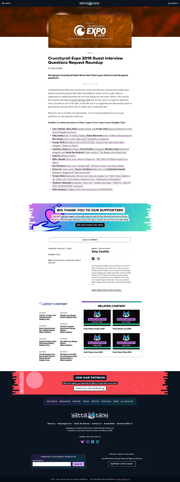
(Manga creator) (63, 155)
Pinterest (92, 441)
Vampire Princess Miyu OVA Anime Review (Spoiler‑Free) (47, 343)
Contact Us (97, 423)
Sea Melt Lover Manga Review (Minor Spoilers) (68, 343)
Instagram (87, 441)
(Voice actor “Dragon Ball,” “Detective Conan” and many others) (88, 165)
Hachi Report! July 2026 (122, 328)
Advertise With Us (124, 423)
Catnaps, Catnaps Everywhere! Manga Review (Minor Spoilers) (67, 329)
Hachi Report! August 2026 (94, 328)
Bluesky (82, 441)
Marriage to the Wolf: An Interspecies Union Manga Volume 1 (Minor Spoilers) (68, 357)
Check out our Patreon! (89, 388)
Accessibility (109, 423)
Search (174, 3)
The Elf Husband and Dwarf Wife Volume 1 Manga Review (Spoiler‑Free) (47, 357)
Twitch (97, 441)
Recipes (95, 401)
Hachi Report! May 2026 (122, 352)
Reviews (77, 401)
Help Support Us (65, 423)
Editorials (52, 401)
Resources (65, 401)
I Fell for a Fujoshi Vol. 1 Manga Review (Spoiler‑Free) (47, 317)
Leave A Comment (90, 240)
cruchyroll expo (58, 260)
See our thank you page (90, 225)
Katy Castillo (56, 68)
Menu (8, 3)
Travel (86, 401)
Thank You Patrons (82, 423)
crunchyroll (69, 260)
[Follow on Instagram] (98, 258)
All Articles (127, 401)
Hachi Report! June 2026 (93, 352)
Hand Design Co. (123, 479)
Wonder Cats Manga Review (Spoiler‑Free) (68, 316)
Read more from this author (106, 290)
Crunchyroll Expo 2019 (79, 100)
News (58, 254)
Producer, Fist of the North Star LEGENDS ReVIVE (82, 189)
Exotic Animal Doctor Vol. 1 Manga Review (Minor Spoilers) (47, 330)
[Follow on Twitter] (93, 258)
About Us (51, 423)
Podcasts (106, 401)
